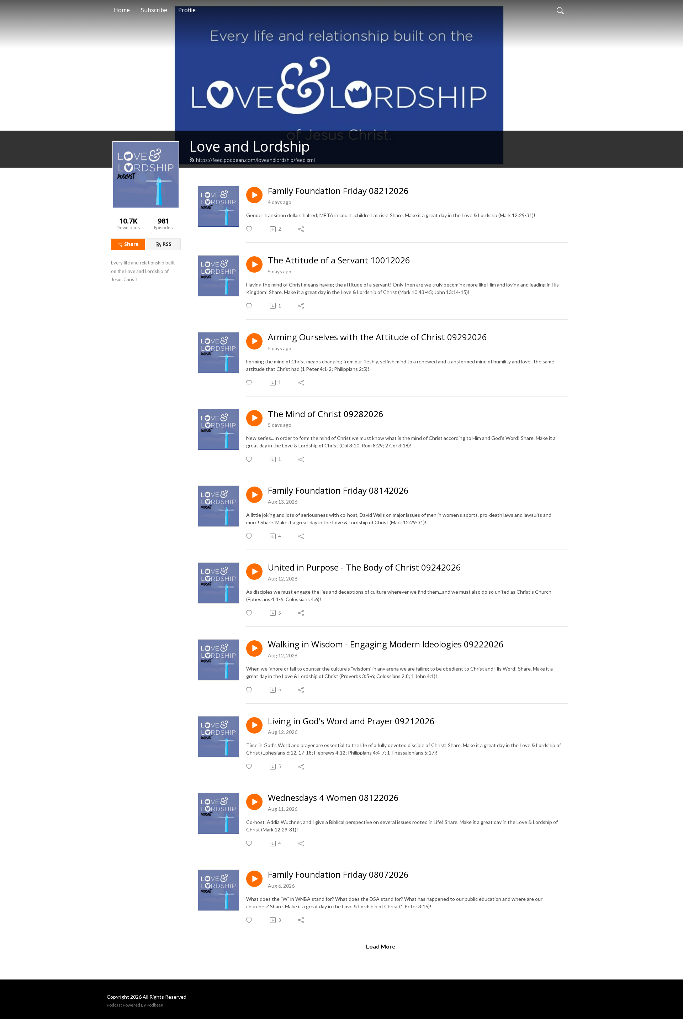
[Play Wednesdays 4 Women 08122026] (254, 802)
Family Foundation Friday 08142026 (338, 490)
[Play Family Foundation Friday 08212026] (254, 195)
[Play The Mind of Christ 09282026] (254, 418)
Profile (187, 10)
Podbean (155, 1005)
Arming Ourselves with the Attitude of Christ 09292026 (377, 337)
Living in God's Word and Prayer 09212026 (351, 721)
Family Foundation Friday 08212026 (338, 191)
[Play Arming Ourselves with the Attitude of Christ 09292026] (254, 341)
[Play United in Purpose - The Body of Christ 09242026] (254, 571)
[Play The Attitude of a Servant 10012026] (254, 264)
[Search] (560, 10)
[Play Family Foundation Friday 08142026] (254, 495)
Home (122, 10)
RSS (167, 244)
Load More (380, 946)
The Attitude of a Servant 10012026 (339, 260)
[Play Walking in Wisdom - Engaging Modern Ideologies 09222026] (254, 648)
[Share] (301, 229)
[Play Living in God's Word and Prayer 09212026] (254, 725)
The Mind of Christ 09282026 (325, 414)
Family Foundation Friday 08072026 (338, 875)
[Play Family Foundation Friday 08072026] (254, 879)
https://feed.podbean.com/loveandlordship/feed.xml (255, 160)
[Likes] (249, 229)
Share (131, 244)
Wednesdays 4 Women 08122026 (333, 798)
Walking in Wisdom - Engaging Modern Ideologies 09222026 (386, 644)
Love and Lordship (249, 146)
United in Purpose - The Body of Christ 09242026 (364, 567)
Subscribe (154, 10)
